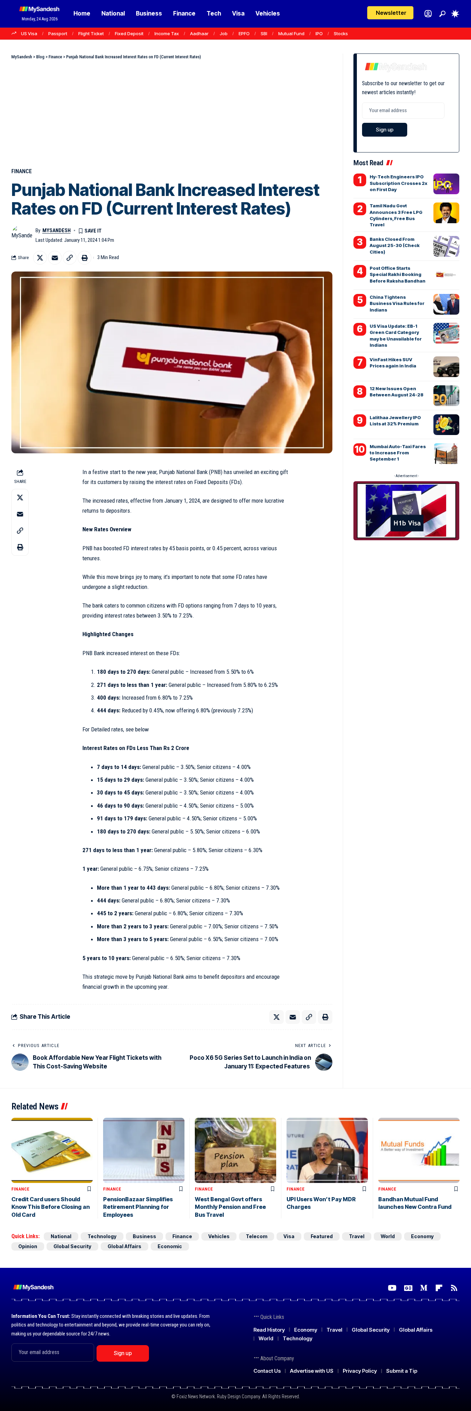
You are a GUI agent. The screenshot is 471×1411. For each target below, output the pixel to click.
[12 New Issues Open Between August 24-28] (446, 395)
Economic (170, 1246)
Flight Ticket (91, 33)
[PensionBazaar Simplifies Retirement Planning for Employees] (143, 1150)
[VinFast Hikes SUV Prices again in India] (446, 366)
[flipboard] (438, 1288)
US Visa (29, 33)
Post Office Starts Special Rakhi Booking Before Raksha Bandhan (397, 274)
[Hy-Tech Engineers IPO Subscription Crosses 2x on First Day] (446, 184)
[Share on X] (40, 258)
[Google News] (408, 1288)
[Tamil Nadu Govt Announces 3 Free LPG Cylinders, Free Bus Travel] (446, 213)
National (61, 1236)
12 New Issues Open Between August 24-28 (396, 391)
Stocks (341, 33)
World (388, 1236)
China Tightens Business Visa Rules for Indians (397, 303)
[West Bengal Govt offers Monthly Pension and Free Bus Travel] (235, 1150)
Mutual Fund (291, 33)
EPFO (244, 33)
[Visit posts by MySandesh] (21, 235)
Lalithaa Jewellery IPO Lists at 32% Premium (395, 420)
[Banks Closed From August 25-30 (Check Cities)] (446, 246)
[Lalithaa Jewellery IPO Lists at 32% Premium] (446, 424)
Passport (57, 33)
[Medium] (423, 1288)
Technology (102, 1236)
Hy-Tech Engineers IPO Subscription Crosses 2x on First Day (398, 183)
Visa (288, 1236)
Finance (21, 171)
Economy (422, 1236)
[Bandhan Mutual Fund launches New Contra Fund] (419, 1150)
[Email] (55, 258)
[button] (442, 14)
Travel (356, 1236)
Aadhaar (199, 33)
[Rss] (454, 1288)
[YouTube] (392, 1288)
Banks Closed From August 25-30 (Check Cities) (395, 245)
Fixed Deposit (129, 33)
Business (144, 1236)
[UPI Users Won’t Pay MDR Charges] (327, 1150)
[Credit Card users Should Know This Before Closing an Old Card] (52, 1150)
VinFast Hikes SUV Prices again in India (393, 362)
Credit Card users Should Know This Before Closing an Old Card (50, 1207)
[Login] (428, 13)
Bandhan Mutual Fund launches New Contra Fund (414, 1203)
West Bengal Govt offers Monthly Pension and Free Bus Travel (230, 1207)
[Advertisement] (171, 112)
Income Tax (166, 33)
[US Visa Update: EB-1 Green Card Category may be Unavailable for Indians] (446, 333)
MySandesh (56, 230)
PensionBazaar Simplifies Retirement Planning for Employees (138, 1207)
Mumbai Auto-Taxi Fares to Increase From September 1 (398, 453)
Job (224, 33)
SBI (264, 33)
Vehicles (219, 1236)
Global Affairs (124, 1246)
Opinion (27, 1246)
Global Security (72, 1246)
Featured (322, 1236)
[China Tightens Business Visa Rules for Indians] (446, 304)
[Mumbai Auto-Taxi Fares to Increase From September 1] (446, 453)
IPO (319, 33)
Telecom (256, 1236)
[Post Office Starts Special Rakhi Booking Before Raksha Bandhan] (446, 275)
